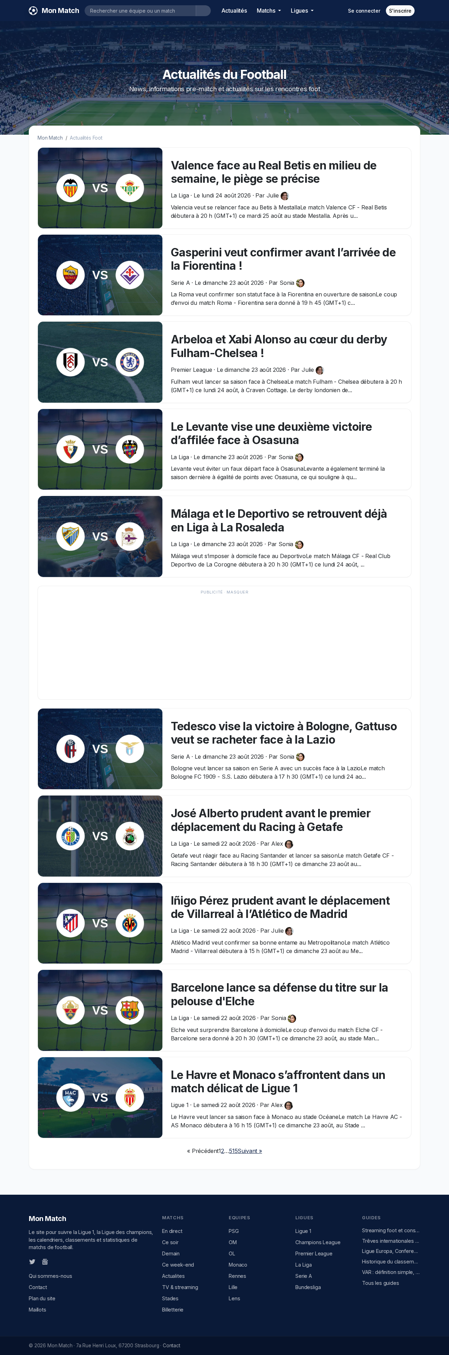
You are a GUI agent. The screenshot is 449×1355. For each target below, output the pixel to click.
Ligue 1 (303, 1231)
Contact (38, 1287)
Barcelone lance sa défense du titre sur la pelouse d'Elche (279, 994)
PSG (234, 1231)
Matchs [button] (267, 10)
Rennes (237, 1276)
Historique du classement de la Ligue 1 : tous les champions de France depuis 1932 (391, 1262)
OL (232, 1253)
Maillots (37, 1310)
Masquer (237, 592)
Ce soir (170, 1242)
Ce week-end (178, 1265)
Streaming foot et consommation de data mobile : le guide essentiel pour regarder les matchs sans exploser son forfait (391, 1230)
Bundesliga (308, 1287)
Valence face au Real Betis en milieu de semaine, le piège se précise (274, 172)
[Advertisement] (224, 646)
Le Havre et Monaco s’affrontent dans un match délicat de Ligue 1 (278, 1081)
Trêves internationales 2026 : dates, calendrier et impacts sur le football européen (391, 1241)
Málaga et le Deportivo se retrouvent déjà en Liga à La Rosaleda (279, 520)
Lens (234, 1298)
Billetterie (172, 1310)
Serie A (303, 1276)
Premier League (314, 1253)
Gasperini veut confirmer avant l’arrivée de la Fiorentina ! (283, 259)
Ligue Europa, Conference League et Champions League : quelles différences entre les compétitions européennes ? (391, 1251)
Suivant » (249, 1150)
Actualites (173, 1276)
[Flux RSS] (56, 1261)
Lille (233, 1287)
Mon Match (50, 138)
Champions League (317, 1242)
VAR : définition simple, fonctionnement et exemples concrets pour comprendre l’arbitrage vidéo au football (391, 1272)
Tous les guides (380, 1283)
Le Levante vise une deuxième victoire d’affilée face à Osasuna (271, 433)
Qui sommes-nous (50, 1276)
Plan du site (42, 1298)
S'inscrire (400, 11)
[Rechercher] (203, 10)
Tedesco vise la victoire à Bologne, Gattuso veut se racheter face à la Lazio (284, 732)
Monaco (238, 1265)
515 (233, 1150)
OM (233, 1242)
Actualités (234, 10)
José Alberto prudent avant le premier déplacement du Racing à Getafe (270, 819)
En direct (172, 1231)
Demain (171, 1253)
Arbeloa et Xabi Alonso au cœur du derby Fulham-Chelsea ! (279, 346)
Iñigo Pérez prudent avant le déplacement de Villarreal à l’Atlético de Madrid (280, 907)
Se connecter (364, 11)
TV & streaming (180, 1287)
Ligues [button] (300, 10)
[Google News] (44, 1261)
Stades (170, 1298)
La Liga (303, 1265)
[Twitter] (32, 1261)
